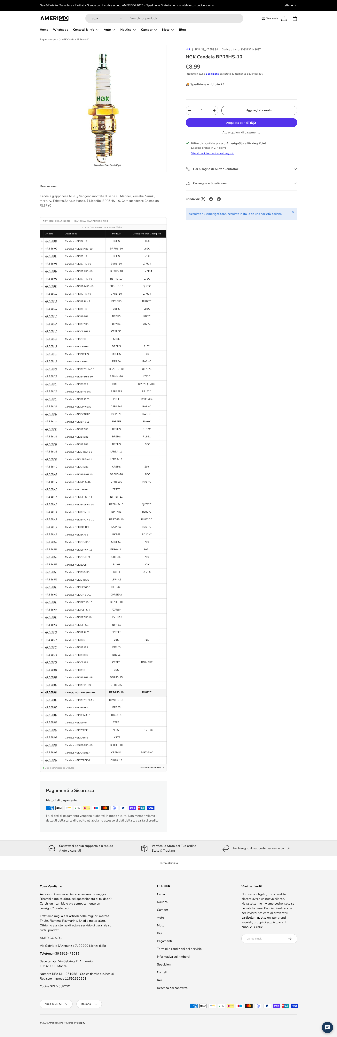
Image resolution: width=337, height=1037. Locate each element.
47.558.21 (51, 369)
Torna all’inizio (168, 863)
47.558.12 (51, 309)
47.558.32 (51, 414)
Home (44, 30)
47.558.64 (51, 609)
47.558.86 (51, 707)
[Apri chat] (327, 1027)
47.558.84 (51, 692)
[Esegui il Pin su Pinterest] (219, 199)
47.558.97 (51, 760)
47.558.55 (51, 564)
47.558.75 (51, 647)
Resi (160, 980)
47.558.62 (51, 594)
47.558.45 (51, 504)
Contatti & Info (83, 30)
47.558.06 (51, 264)
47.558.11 (51, 301)
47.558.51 (51, 549)
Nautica (125, 30)
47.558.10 (51, 294)
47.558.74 (51, 640)
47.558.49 (51, 534)
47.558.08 (51, 279)
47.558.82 (51, 677)
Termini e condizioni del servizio (179, 949)
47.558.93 (51, 737)
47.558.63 (51, 602)
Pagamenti (164, 941)
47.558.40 (51, 466)
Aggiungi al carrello (259, 110)
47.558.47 (51, 519)
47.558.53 (51, 557)
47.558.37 (51, 444)
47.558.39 (51, 459)
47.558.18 (51, 354)
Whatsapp (60, 30)
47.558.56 (51, 572)
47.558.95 (51, 752)
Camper (147, 30)
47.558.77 (51, 662)
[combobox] (164, 18)
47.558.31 (51, 406)
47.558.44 (51, 497)
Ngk (188, 49)
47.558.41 (51, 474)
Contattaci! (61, 908)
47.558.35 (51, 429)
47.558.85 (51, 700)
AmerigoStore (55, 1022)
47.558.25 (51, 384)
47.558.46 (51, 512)
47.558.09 (51, 286)
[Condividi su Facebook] (211, 199)
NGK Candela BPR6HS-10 (75, 39)
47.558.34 (51, 421)
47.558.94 (51, 745)
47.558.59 (51, 579)
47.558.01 (51, 241)
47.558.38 (51, 451)
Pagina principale (49, 39)
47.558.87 (51, 715)
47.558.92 (51, 730)
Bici (159, 933)
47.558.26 (51, 391)
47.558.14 (51, 324)
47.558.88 (51, 722)
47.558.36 (51, 436)
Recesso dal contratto (172, 988)
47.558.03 (51, 256)
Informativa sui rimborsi (173, 957)
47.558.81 (51, 670)
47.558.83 (51, 685)
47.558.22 (51, 376)
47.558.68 (51, 625)
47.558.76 (51, 655)
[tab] (48, 186)
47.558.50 (51, 542)
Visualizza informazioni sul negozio (212, 153)
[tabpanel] (103, 201)
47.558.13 (51, 316)
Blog (182, 30)
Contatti (162, 972)
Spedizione (212, 74)
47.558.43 (51, 489)
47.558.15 (51, 331)
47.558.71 (51, 632)
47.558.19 (51, 361)
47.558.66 (51, 617)
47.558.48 (51, 527)
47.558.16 (51, 339)
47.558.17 (51, 346)
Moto (165, 30)
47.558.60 (51, 587)
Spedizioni (164, 964)
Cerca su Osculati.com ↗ (151, 767)
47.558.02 (51, 248)
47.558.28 (51, 399)
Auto (107, 30)
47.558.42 (51, 482)
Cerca (161, 894)
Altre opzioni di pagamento (241, 132)
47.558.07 (51, 271)
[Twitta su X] (203, 199)
